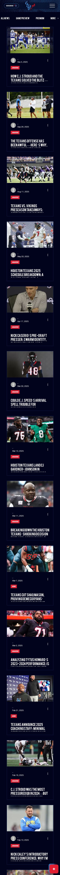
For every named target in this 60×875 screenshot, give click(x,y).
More (53, 18)
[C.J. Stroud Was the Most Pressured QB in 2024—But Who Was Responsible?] (30, 753)
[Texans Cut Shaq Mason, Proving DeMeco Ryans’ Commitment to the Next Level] (30, 559)
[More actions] (49, 60)
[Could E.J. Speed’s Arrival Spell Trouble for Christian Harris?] (30, 364)
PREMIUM (40, 18)
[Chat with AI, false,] (53, 869)
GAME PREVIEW (22, 18)
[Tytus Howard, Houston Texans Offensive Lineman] (30, 624)
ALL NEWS (5, 18)
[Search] (24, 5)
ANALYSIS (15, 67)
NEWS (14, 586)
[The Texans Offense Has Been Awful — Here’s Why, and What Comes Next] (30, 105)
